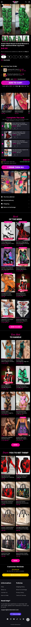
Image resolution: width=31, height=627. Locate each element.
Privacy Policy (20, 592)
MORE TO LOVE (15, 327)
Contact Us (4, 592)
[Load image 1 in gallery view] (5, 38)
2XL (27, 57)
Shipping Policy (20, 587)
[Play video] (7, 182)
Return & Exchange (21, 589)
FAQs (2, 587)
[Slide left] (1, 38)
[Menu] (1, 2)
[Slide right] (30, 38)
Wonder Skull (17, 624)
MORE (15, 445)
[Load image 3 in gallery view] (19, 38)
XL (21, 57)
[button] (26, 2)
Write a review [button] (15, 575)
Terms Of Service (21, 595)
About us (3, 589)
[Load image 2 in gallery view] (12, 38)
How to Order (5, 595)
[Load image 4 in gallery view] (26, 38)
